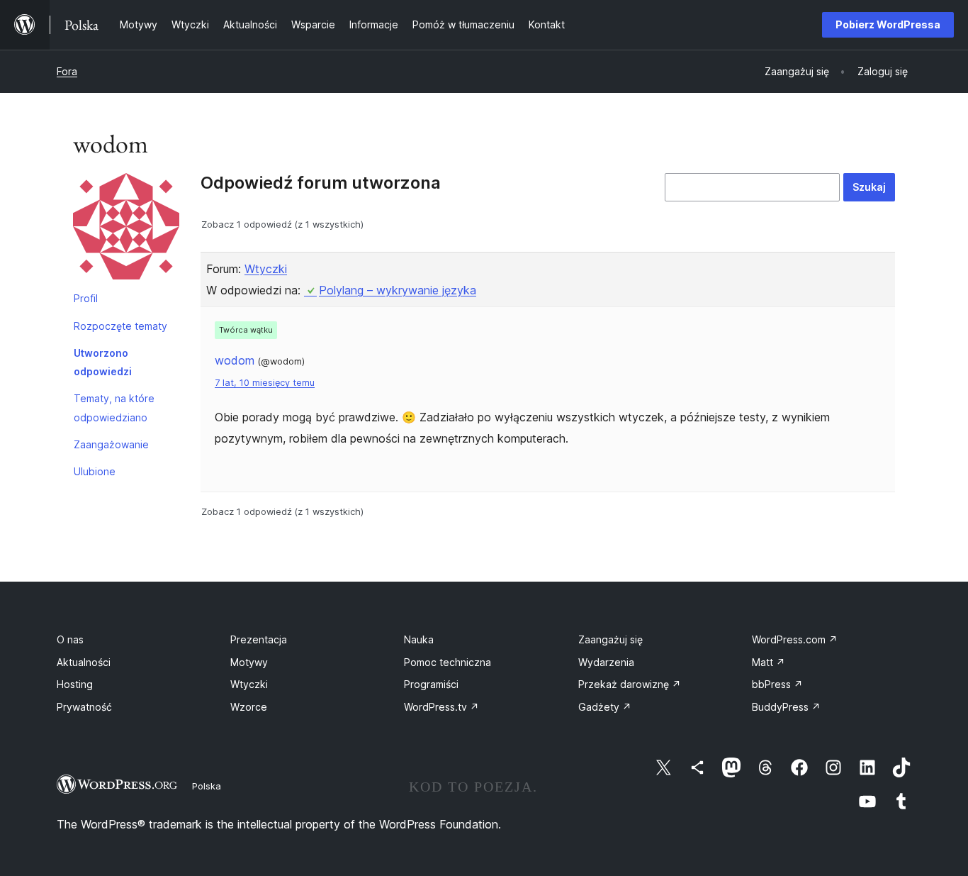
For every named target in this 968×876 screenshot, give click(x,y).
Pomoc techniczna (447, 662)
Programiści (431, 684)
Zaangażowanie (111, 444)
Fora (67, 71)
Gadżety (604, 707)
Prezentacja (258, 639)
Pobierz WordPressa (887, 24)
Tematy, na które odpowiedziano (114, 407)
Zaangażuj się (610, 639)
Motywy (249, 662)
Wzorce (248, 707)
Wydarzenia (606, 662)
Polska (206, 786)
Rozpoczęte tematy (120, 326)
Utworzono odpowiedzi (103, 362)
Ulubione (95, 471)
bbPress (777, 684)
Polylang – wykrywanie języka (397, 290)
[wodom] (126, 229)
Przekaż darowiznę (629, 684)
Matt (768, 662)
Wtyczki (265, 269)
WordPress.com (795, 639)
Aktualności (84, 662)
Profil (86, 298)
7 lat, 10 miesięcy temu (265, 382)
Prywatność (84, 707)
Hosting (75, 684)
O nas (70, 639)
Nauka (419, 639)
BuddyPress (786, 707)
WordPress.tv (441, 707)
